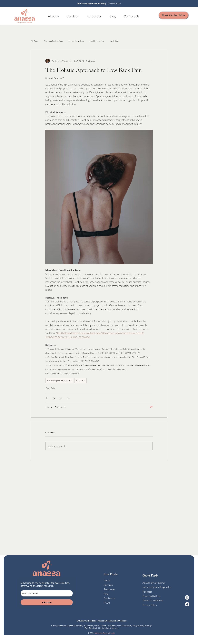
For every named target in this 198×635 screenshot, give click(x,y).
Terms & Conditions (152, 600)
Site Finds (111, 574)
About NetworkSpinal (153, 582)
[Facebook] (187, 604)
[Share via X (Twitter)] (53, 398)
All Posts (34, 41)
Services (108, 584)
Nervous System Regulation (156, 587)
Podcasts (147, 591)
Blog (106, 593)
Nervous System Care (53, 41)
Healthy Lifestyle (97, 41)
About (107, 580)
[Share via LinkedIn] (61, 398)
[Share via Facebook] (46, 398)
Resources (109, 589)
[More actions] (151, 61)
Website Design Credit (105, 633)
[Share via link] (68, 398)
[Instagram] (187, 597)
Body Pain (114, 41)
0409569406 (114, 3)
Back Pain (80, 380)
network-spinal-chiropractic (59, 380)
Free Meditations (151, 596)
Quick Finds (150, 575)
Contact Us (109, 598)
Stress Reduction (76, 41)
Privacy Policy (149, 604)
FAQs (107, 602)
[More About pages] (58, 16)
